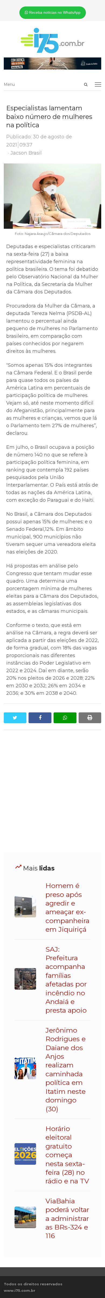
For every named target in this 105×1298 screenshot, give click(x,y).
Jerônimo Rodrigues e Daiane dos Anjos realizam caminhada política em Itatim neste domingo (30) (66, 1069)
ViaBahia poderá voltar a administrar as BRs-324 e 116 (67, 1218)
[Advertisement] (52, 791)
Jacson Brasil (26, 153)
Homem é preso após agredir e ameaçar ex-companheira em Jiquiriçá (67, 907)
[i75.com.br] (53, 40)
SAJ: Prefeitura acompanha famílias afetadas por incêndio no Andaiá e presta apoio (66, 980)
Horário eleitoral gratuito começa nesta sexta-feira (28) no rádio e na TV (67, 1155)
